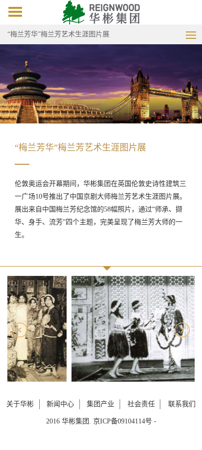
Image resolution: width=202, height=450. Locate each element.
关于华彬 (20, 404)
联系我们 (182, 404)
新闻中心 (60, 404)
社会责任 (141, 404)
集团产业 (100, 404)
